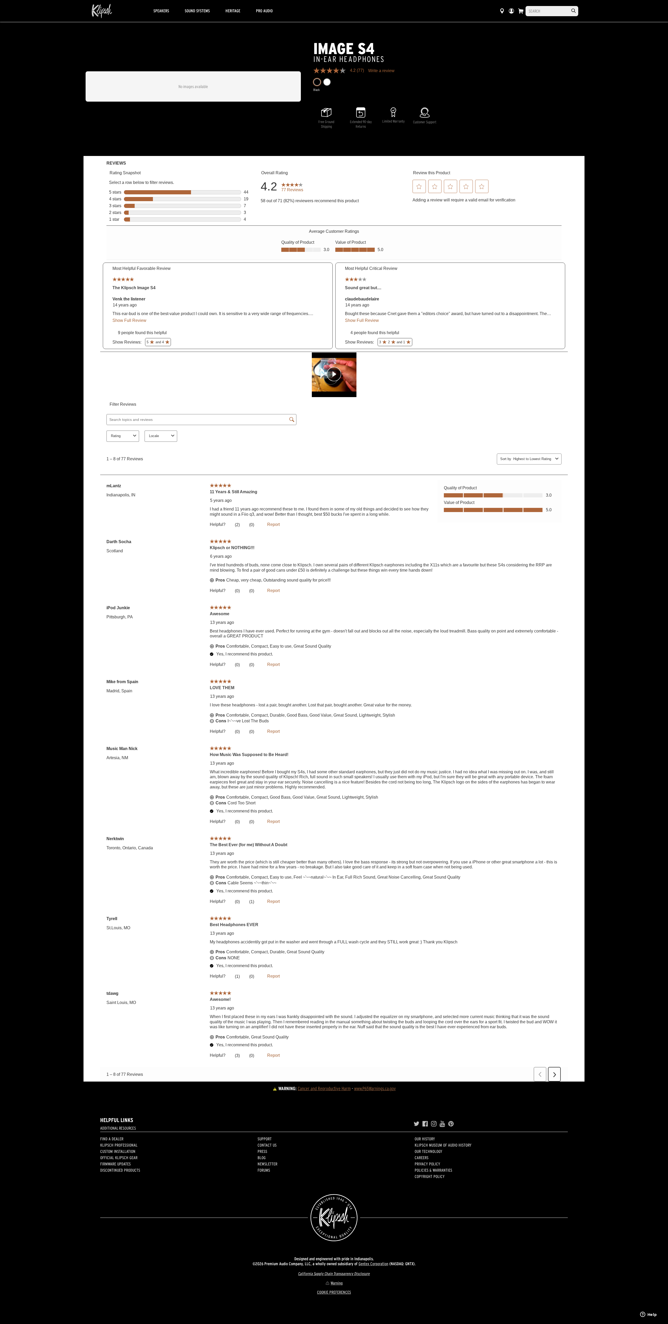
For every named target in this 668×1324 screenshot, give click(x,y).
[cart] (520, 11)
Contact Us (267, 1145)
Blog (262, 1157)
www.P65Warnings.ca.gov (375, 1088)
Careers (421, 1157)
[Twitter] (416, 1124)
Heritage (232, 10)
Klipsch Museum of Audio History (443, 1145)
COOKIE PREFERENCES (334, 1292)
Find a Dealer (111, 1138)
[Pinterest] (451, 1124)
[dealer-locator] (502, 11)
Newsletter (267, 1164)
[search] (573, 10)
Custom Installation (117, 1151)
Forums (264, 1170)
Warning (337, 1283)
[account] (511, 11)
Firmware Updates (115, 1164)
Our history (425, 1138)
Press (262, 1151)
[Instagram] (434, 1124)
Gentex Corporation (373, 1263)
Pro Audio (264, 10)
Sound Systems (197, 10)
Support (265, 1138)
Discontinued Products (120, 1170)
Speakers (161, 10)
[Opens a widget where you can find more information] (648, 1314)
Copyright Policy (430, 1176)
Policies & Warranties (433, 1170)
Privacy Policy (427, 1164)
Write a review (381, 71)
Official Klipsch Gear (119, 1157)
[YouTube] (442, 1124)
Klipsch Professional (119, 1145)
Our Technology (428, 1151)
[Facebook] (425, 1124)
